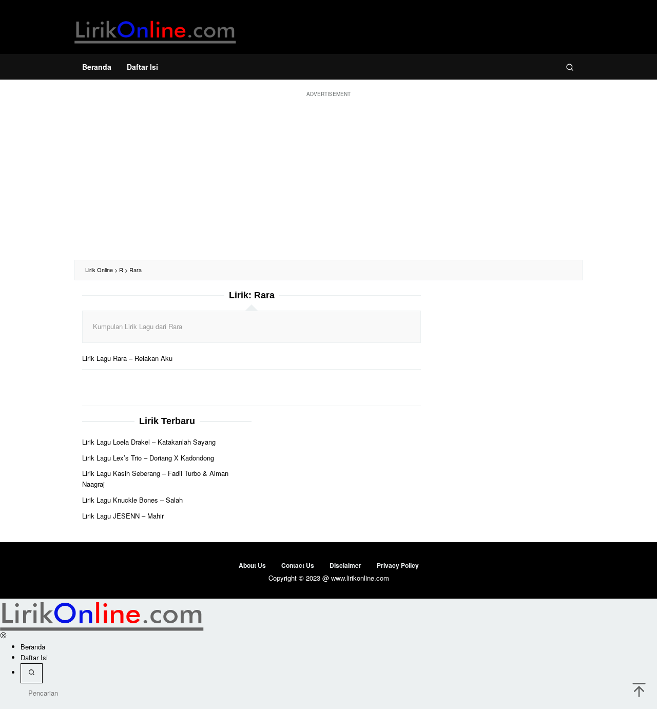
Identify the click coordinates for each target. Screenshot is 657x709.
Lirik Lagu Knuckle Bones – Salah (132, 500)
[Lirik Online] (155, 29)
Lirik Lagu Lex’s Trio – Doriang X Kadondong (148, 458)
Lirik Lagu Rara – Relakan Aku (127, 358)
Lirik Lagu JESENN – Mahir (123, 516)
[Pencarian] (570, 67)
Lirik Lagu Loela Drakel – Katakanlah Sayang (149, 442)
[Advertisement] (328, 178)
